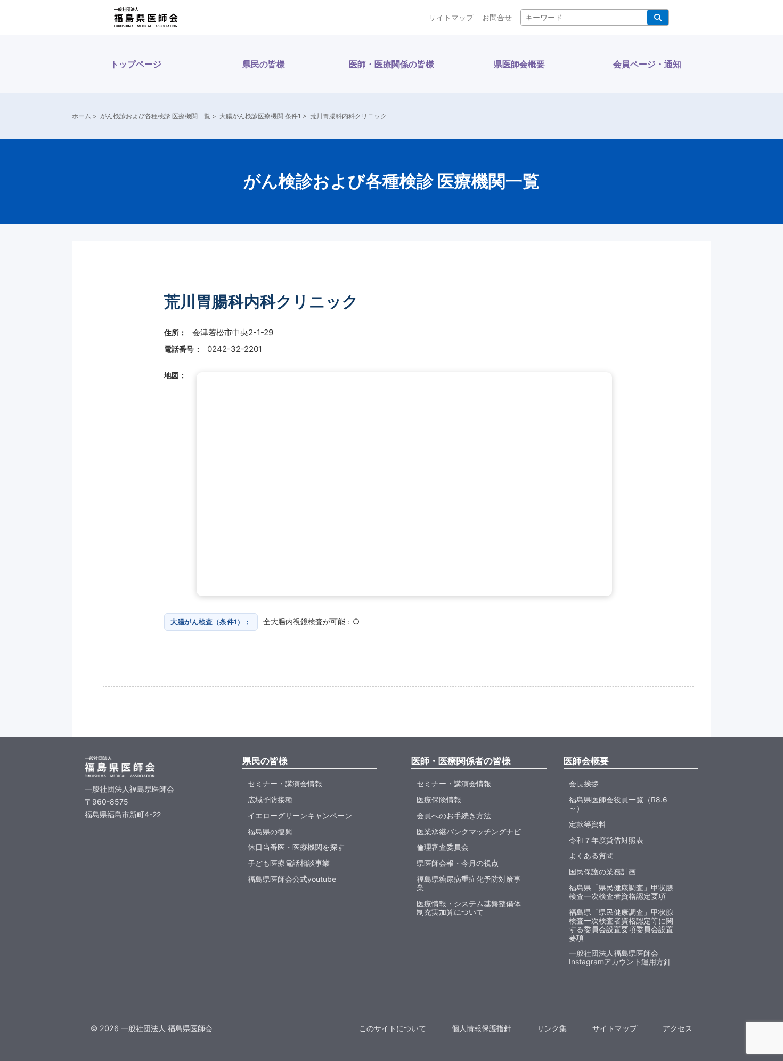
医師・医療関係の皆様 (391, 64)
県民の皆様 (263, 64)
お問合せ (497, 17)
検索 (657, 17)
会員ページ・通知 (647, 64)
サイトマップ (451, 17)
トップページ (135, 64)
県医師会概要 (519, 64)
